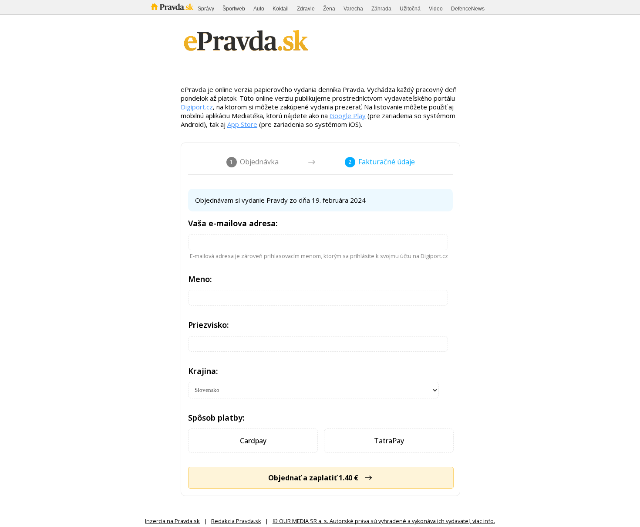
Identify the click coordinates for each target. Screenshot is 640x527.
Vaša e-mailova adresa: (233, 223)
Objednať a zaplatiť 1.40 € (313, 478)
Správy (206, 9)
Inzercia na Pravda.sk (172, 521)
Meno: (200, 279)
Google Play (348, 115)
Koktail (281, 9)
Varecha (353, 9)
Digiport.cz (197, 106)
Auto (258, 9)
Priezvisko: (208, 325)
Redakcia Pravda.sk (236, 521)
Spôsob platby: (216, 417)
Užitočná (410, 9)
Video (436, 9)
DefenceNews (468, 9)
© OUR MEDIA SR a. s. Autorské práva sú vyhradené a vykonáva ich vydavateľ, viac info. (384, 521)
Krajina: (203, 371)
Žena (329, 9)
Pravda (172, 6)
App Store (242, 124)
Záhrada (381, 9)
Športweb (233, 9)
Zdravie (306, 9)
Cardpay (253, 440)
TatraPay (389, 440)
